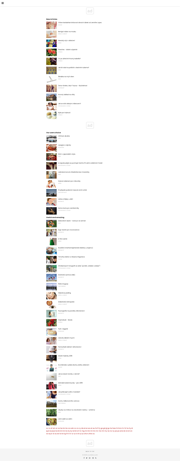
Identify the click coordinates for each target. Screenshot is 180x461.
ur (72, 433)
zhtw (90, 433)
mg (83, 431)
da (82, 428)
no (111, 431)
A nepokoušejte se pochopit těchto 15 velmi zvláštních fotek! (80, 163)
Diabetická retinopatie (66, 302)
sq (49, 433)
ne (108, 431)
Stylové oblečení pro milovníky (69, 181)
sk (124, 431)
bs (67, 428)
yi (80, 433)
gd (104, 428)
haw (114, 428)
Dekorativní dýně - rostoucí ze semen (72, 221)
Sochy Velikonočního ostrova (68, 401)
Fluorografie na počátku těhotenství (71, 311)
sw (58, 433)
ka (57, 431)
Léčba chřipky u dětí (65, 199)
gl (106, 428)
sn (131, 431)
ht (125, 428)
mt (103, 431)
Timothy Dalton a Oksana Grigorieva (71, 257)
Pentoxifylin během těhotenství (69, 347)
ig (47, 431)
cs (77, 428)
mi (86, 431)
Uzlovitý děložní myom (66, 338)
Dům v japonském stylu (66, 154)
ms (100, 431)
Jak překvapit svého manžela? (69, 392)
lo (77, 431)
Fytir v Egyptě (63, 329)
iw (50, 431)
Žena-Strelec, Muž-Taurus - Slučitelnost (72, 86)
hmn (120, 428)
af (51, 428)
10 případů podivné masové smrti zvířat (72, 190)
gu (108, 428)
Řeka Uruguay (63, 284)
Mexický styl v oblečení (66, 40)
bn (64, 428)
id (132, 428)
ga (102, 428)
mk (88, 431)
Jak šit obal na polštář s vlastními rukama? (73, 67)
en (87, 428)
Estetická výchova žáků (66, 275)
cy (80, 428)
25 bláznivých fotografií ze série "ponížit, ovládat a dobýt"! (79, 266)
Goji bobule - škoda (65, 320)
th (67, 433)
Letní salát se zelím (65, 419)
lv (80, 431)
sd (121, 431)
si (122, 431)
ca (69, 428)
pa (116, 431)
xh (79, 433)
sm (129, 431)
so (47, 433)
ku (69, 431)
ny (113, 431)
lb (75, 431)
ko (67, 431)
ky (71, 431)
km (61, 431)
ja (52, 431)
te (63, 433)
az (59, 428)
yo (83, 433)
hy (130, 428)
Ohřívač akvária (64, 136)
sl (126, 431)
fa (96, 428)
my (105, 431)
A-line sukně (62, 239)
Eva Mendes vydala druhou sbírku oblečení (73, 365)
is (48, 431)
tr (70, 433)
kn (64, 431)
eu (94, 428)
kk (59, 431)
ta (60, 433)
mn (94, 431)
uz (75, 433)
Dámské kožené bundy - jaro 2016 (70, 383)
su (56, 433)
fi (97, 428)
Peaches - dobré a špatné (67, 50)
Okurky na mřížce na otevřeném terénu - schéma (76, 410)
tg (65, 433)
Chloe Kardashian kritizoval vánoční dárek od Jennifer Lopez (80, 23)
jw (54, 431)
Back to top (90, 451)
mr (97, 431)
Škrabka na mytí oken (66, 77)
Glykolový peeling (64, 293)
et (91, 428)
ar (57, 428)
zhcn (86, 433)
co (75, 428)
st (53, 433)
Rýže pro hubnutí (64, 113)
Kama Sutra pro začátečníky (68, 208)
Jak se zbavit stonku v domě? (69, 374)
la (73, 431)
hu (128, 428)
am (54, 428)
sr (51, 433)
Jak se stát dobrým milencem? (69, 104)
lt (78, 431)
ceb (72, 428)
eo (89, 428)
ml (91, 431)
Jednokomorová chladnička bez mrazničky (73, 172)
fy (99, 428)
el (84, 428)
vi (76, 433)
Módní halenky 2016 (65, 356)
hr (123, 428)
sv (47, 428)
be (61, 428)
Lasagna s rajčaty (64, 145)
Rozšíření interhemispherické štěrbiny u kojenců (75, 248)
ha (111, 428)
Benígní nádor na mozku (67, 32)
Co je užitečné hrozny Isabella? (69, 59)
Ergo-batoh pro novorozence (68, 230)
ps (118, 431)
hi (117, 428)
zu (94, 433)
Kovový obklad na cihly (66, 95)
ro (49, 428)
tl (68, 433)
